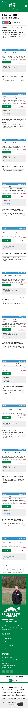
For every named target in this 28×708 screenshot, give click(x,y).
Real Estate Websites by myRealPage (17, 678)
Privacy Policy (6, 678)
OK (20, 704)
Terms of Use (13, 704)
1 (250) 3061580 (6, 69)
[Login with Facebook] (3, 23)
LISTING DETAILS (6, 62)
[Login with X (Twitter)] (10, 23)
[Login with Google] (6, 23)
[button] (3, 671)
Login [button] (16, 22)
